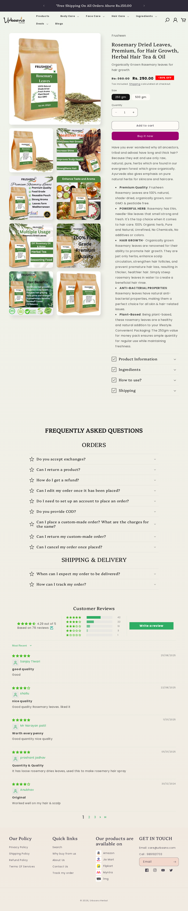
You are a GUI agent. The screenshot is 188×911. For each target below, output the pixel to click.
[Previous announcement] (44, 6)
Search (57, 847)
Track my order (63, 873)
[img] (21, 656)
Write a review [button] (151, 626)
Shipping (134, 83)
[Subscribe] (175, 861)
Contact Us (60, 866)
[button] (67, 16)
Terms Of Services (22, 866)
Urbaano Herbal (99, 900)
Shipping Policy (19, 853)
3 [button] (95, 817)
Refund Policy (18, 860)
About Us (59, 860)
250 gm (120, 97)
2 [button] (89, 817)
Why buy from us (64, 853)
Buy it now (145, 136)
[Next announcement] (144, 6)
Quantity (117, 105)
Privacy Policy (18, 847)
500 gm (140, 97)
